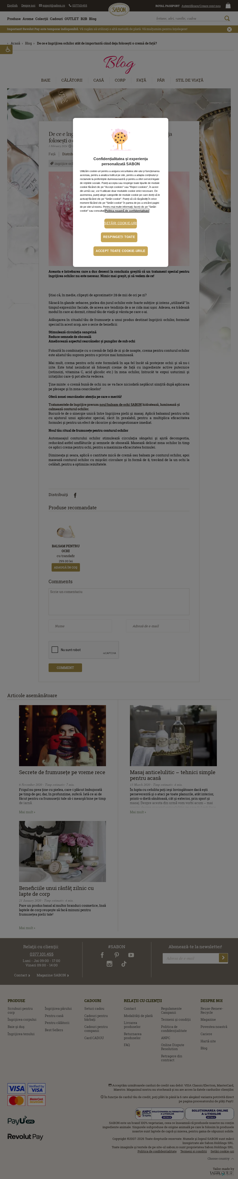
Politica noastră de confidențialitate (127, 210)
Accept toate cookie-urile (120, 251)
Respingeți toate (119, 237)
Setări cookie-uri (120, 223)
